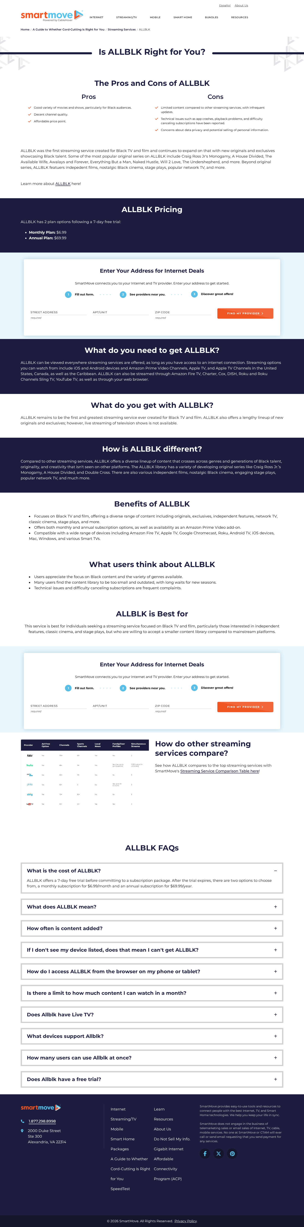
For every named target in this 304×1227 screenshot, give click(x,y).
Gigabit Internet (168, 1149)
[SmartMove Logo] (52, 16)
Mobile (155, 17)
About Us (241, 5)
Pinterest (232, 1153)
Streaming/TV (126, 17)
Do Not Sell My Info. (172, 1139)
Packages (120, 1149)
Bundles (211, 17)
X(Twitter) (218, 1153)
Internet (96, 17)
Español (225, 5)
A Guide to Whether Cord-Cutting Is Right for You (68, 29)
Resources (239, 17)
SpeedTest (120, 1189)
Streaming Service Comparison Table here (219, 771)
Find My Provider (243, 313)
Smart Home (183, 17)
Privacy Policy (186, 1221)
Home (25, 29)
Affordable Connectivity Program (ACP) (168, 1169)
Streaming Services (122, 29)
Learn (159, 1109)
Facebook (205, 1153)
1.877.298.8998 (42, 1121)
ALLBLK (63, 183)
